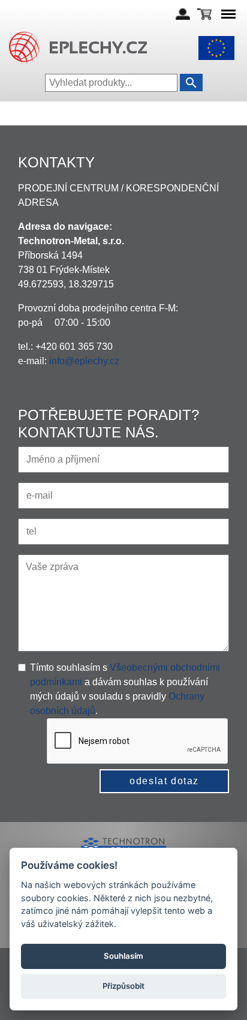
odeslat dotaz (164, 781)
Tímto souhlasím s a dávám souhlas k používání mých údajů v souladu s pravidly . (125, 689)
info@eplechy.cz (84, 361)
